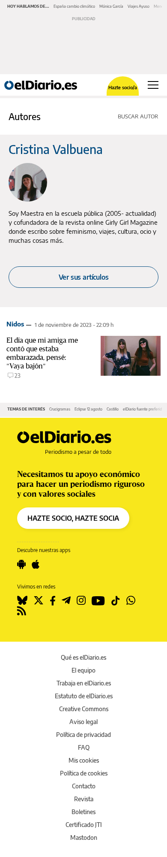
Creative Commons (83, 708)
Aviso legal (83, 721)
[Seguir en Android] (21, 564)
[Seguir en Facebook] (53, 600)
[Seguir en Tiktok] (115, 600)
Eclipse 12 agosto (88, 409)
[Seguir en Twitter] (38, 600)
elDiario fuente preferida (143, 409)
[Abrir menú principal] (153, 85)
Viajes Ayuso (138, 6)
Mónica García (111, 6)
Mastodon (83, 837)
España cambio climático (74, 6)
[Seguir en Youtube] (98, 600)
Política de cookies (83, 773)
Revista (83, 799)
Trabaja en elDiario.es (84, 683)
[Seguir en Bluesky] (22, 600)
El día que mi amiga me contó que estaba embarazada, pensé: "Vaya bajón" (42, 353)
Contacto (83, 786)
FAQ (83, 747)
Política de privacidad (83, 734)
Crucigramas (59, 409)
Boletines (83, 811)
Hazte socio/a (122, 87)
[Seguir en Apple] (35, 564)
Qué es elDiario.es (83, 657)
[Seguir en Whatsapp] (130, 600)
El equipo (83, 670)
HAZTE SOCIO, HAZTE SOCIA (73, 518)
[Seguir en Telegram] (66, 600)
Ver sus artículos (84, 277)
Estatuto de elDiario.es (84, 696)
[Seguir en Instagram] (81, 600)
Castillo (113, 409)
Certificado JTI (84, 824)
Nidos (15, 324)
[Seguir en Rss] (21, 611)
